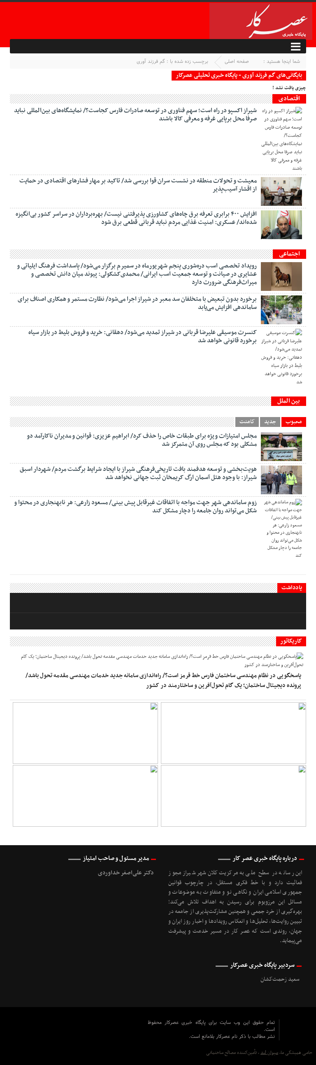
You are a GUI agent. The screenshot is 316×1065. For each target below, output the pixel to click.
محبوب (294, 422)
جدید (270, 422)
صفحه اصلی (237, 62)
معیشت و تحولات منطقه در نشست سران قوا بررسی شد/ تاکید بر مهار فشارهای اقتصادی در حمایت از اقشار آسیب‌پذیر (138, 184)
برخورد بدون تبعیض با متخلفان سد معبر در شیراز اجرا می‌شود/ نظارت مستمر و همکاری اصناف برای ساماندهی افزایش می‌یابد (137, 303)
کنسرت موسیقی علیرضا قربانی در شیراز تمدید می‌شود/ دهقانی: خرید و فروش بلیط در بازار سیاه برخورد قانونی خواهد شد (142, 336)
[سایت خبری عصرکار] (149, 1036)
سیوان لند (269, 1053)
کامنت (247, 422)
